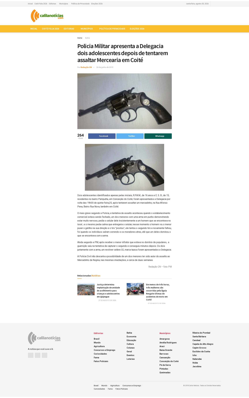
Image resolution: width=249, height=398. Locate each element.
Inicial (30, 4)
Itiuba (195, 363)
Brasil (96, 339)
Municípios (63, 4)
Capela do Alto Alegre (203, 344)
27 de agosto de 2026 (107, 300)
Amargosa (165, 339)
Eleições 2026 (97, 4)
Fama (96, 357)
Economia (131, 336)
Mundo (97, 342)
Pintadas (164, 369)
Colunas (131, 348)
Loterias (131, 359)
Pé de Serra (165, 365)
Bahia (87, 38)
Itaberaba (197, 359)
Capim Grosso (199, 348)
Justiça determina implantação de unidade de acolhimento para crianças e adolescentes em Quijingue (108, 290)
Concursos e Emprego (104, 350)
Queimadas (165, 372)
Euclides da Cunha (201, 351)
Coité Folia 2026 (40, 4)
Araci (162, 346)
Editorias (52, 4)
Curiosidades (100, 354)
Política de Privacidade (80, 4)
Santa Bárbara (199, 336)
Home (79, 38)
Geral (129, 351)
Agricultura (99, 346)
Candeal (196, 340)
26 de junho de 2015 (104, 67)
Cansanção (165, 357)
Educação (131, 340)
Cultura (130, 344)
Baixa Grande (166, 350)
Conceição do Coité (169, 361)
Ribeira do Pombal (201, 333)
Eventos (130, 355)
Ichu (195, 355)
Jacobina (197, 366)
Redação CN (86, 67)
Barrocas (164, 354)
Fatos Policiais (101, 361)
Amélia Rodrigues (168, 342)
